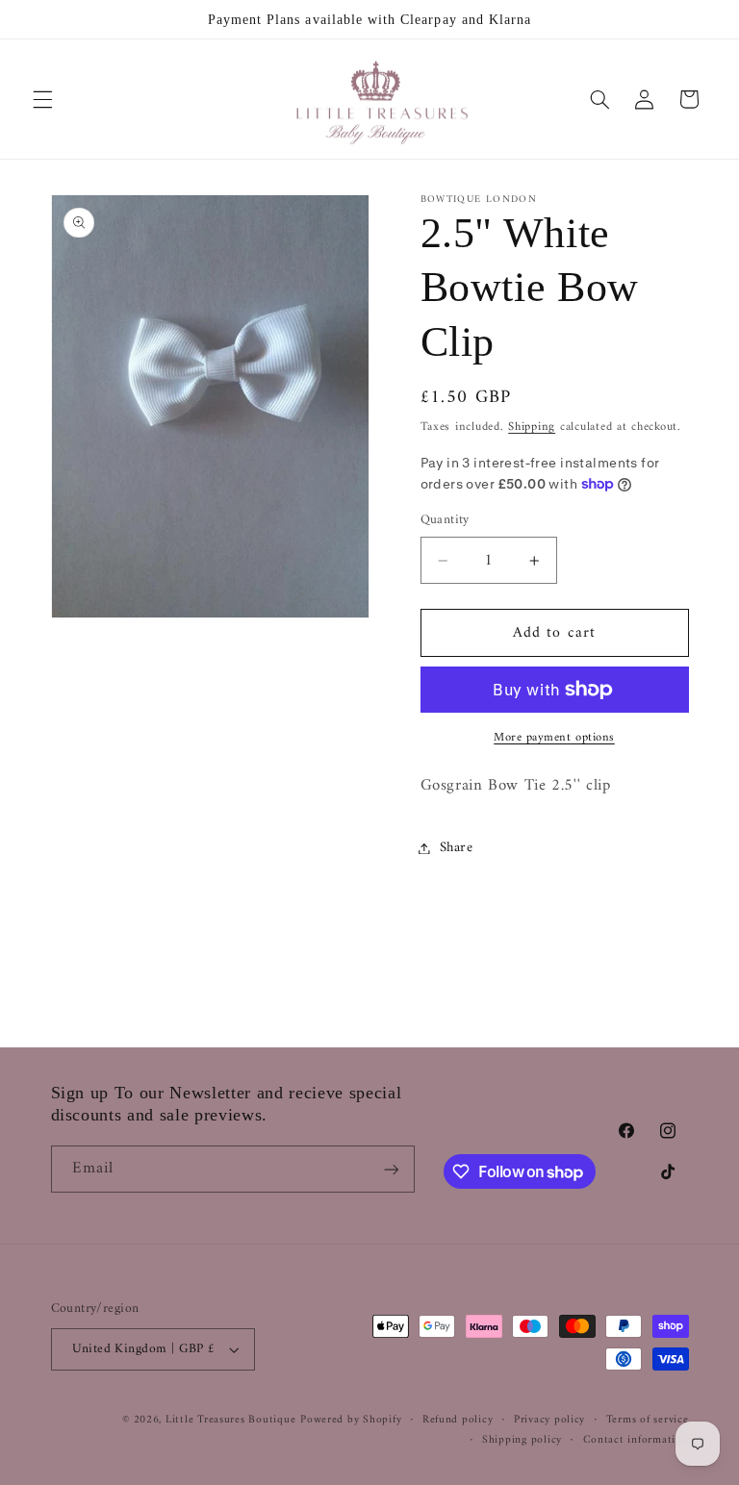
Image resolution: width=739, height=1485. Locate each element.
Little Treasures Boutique (230, 1419)
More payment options (554, 738)
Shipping (531, 427)
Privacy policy (549, 1420)
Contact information (636, 1440)
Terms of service (647, 1420)
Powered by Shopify (350, 1419)
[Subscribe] (391, 1169)
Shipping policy (522, 1440)
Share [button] (456, 847)
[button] (42, 99)
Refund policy (458, 1420)
